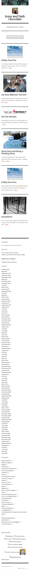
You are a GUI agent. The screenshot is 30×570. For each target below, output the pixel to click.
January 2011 (5, 364)
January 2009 (6, 412)
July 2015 (4, 285)
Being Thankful (6, 460)
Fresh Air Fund (6, 482)
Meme (3, 486)
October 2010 (5, 370)
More (10, 68)
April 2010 (4, 382)
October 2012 (5, 323)
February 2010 (6, 386)
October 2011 (5, 346)
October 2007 (5, 441)
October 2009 (5, 394)
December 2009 (6, 390)
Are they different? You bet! (13, 95)
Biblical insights (6, 462)
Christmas (5, 466)
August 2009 (5, 398)
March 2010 (5, 384)
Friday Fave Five (8, 60)
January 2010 (5, 388)
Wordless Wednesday (8, 518)
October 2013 (5, 303)
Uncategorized (6, 510)
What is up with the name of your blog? (13, 254)
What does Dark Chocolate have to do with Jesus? (14, 513)
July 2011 (4, 352)
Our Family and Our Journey (10, 252)
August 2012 (5, 327)
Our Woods (5, 500)
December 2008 (6, 414)
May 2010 (4, 380)
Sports (3, 506)
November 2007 (6, 439)
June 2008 (5, 425)
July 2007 (4, 447)
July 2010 (4, 376)
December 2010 (6, 366)
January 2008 (6, 435)
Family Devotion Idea (8, 476)
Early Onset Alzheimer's (9, 468)
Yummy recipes (6, 524)
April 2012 (4, 334)
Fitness (4, 480)
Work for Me (5, 520)
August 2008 (5, 421)
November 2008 (6, 415)
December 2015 (6, 281)
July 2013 (4, 309)
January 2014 (5, 299)
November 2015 (6, 283)
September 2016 (6, 277)
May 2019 (4, 271)
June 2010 (4, 378)
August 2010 (5, 374)
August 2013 (5, 307)
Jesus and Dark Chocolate (15, 18)
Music (3, 492)
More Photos (5, 559)
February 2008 (6, 433)
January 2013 (5, 317)
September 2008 (6, 419)
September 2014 (6, 291)
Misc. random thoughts (9, 490)
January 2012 (5, 340)
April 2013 (4, 313)
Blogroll (4, 464)
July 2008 (4, 423)
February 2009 (6, 410)
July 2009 (4, 400)
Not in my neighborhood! (9, 496)
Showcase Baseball (7, 504)
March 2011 (5, 360)
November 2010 (6, 368)
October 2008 (5, 417)
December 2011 (6, 342)
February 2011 (6, 362)
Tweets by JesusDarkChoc (9, 262)
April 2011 (4, 358)
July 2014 (4, 293)
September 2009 (6, 396)
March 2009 (5, 408)
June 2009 (5, 402)
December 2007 (6, 437)
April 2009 (5, 406)
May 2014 (4, 295)
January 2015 (5, 289)
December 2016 (6, 275)
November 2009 (6, 392)
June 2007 (5, 449)
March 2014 (5, 297)
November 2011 (6, 344)
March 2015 (5, 287)
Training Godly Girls (7, 508)
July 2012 (4, 328)
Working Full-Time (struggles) (10, 522)
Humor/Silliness (6, 484)
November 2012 (6, 321)
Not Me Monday (9, 116)
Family (4, 474)
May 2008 (4, 427)
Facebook (4, 472)
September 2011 (6, 348)
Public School (6, 502)
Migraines (5, 488)
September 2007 (6, 443)
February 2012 (6, 338)
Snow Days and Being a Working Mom (12, 152)
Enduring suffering (7, 470)
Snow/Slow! (6, 217)
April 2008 (5, 429)
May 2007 (4, 451)
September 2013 (6, 305)
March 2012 (5, 336)
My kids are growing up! (9, 494)
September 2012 (6, 325)
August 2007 (5, 445)
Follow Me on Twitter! (8, 259)
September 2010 (6, 372)
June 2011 (4, 354)
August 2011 (5, 350)
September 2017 (6, 273)
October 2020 (5, 269)
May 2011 (4, 356)
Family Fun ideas (7, 478)
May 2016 (4, 279)
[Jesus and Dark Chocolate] (15, 2)
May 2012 (4, 332)
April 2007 (5, 453)
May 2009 (4, 404)
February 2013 (6, 315)
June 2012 (4, 331)
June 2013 (4, 311)
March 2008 (5, 431)
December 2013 (6, 301)
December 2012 (6, 319)
